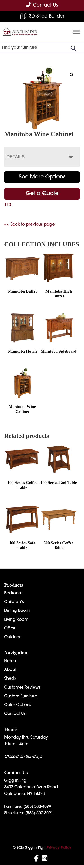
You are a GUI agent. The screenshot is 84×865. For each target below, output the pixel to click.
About (10, 670)
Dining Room (17, 611)
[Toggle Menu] (76, 32)
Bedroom (13, 593)
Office (10, 629)
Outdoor (12, 637)
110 (7, 205)
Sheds (10, 679)
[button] (72, 75)
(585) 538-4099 (37, 807)
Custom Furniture (20, 696)
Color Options (17, 705)
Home (10, 661)
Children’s (14, 602)
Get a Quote (42, 193)
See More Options (42, 177)
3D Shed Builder (46, 16)
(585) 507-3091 (39, 813)
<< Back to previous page (29, 225)
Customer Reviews (22, 688)
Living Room (16, 620)
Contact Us (15, 714)
